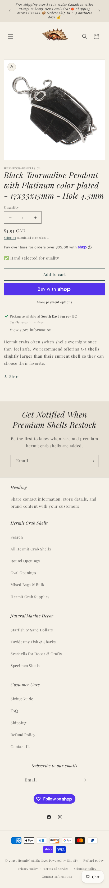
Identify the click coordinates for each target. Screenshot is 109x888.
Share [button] (14, 376)
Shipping (10, 237)
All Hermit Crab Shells (31, 548)
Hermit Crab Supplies (30, 596)
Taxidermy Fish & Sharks (33, 641)
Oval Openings (23, 572)
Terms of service (56, 869)
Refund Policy (23, 734)
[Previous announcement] (10, 11)
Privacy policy (28, 869)
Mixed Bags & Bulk (27, 584)
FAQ (14, 710)
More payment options (54, 302)
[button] (10, 36)
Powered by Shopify (63, 860)
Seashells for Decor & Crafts (36, 653)
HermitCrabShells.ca (33, 860)
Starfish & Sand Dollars (32, 629)
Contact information (57, 877)
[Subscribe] (92, 461)
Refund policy (93, 860)
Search (17, 537)
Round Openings (25, 560)
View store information (30, 329)
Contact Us (20, 746)
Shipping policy (85, 869)
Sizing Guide (22, 698)
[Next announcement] (99, 11)
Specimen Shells (25, 665)
